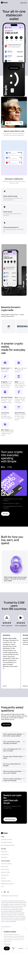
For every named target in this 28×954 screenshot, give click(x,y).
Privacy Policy (4, 866)
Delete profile (5, 854)
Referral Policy (5, 869)
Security (3, 878)
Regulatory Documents (7, 883)
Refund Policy (5, 875)
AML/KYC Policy (5, 872)
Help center (23, 3)
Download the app (10, 819)
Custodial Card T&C (6, 839)
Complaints (4, 857)
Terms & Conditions (6, 863)
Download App (14, 68)
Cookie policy (7, 944)
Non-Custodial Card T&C (8, 845)
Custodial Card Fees (6, 842)
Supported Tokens (6, 881)
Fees (2, 886)
